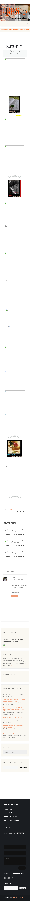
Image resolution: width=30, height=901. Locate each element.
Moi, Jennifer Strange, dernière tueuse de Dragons (12, 718)
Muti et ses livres (9, 824)
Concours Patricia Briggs (11, 693)
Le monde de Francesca (10, 816)
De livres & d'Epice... (9, 813)
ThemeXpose (23, 899)
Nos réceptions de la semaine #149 (15, 535)
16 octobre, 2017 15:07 (20, 579)
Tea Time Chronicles (10, 827)
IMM (10, 510)
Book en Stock (8, 809)
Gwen (13, 577)
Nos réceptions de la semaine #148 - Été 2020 (15, 546)
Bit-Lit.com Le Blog (18, 897)
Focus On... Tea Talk (9, 734)
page (12, 665)
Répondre (14, 596)
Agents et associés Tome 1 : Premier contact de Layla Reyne (14, 700)
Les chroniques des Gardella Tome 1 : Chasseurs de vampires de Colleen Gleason (14, 709)
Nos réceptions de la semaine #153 (15, 557)
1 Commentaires (15, 53)
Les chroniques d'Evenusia (11, 820)
